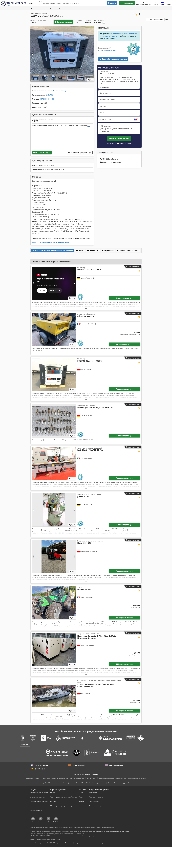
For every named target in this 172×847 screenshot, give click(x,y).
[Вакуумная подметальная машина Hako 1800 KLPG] (54, 556)
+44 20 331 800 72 (41, 766)
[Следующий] (92, 53)
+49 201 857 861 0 (78, 766)
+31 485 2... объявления (111, 159)
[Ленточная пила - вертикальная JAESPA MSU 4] (54, 509)
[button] (169, 3)
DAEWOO (49, 95)
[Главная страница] (31, 8)
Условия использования (92, 843)
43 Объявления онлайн (107, 50)
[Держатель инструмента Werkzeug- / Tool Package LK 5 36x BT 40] (54, 420)
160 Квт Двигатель (32, 778)
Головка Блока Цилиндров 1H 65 (119, 783)
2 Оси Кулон (91, 778)
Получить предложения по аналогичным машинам (117, 130)
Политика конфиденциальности (119, 143)
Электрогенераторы (60, 91)
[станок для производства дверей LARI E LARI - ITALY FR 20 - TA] (54, 463)
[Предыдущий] (32, 53)
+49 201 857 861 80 (116, 766)
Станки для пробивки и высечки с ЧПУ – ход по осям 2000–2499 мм (122, 778)
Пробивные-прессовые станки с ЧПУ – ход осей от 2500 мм (63, 778)
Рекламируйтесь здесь (157, 19)
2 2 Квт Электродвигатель (95, 783)
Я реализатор (107, 126)
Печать (81, 250)
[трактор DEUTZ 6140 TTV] (54, 602)
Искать (113, 3)
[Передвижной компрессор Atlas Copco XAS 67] (54, 329)
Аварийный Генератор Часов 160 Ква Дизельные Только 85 (62, 783)
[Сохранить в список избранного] (135, 14)
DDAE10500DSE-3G (47, 99)
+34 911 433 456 (40, 769)
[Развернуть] (86, 308)
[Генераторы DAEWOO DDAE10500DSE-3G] (54, 374)
